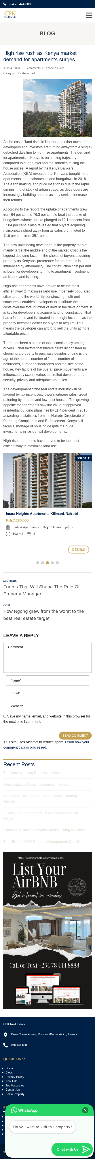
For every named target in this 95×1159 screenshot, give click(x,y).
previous (41, 587)
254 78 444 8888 (20, 4)
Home (9, 1068)
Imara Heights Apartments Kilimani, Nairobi (42, 514)
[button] (85, 1110)
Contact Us (13, 1089)
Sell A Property (15, 1094)
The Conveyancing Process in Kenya (32, 773)
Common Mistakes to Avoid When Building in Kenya (44, 830)
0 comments (33, 68)
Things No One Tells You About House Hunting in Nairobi (42, 798)
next (43, 612)
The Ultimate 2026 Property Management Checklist (43, 842)
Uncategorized (26, 73)
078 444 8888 (19, 1045)
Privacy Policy (15, 1077)
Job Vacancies (15, 1085)
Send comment (75, 735)
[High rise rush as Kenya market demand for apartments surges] (47, 108)
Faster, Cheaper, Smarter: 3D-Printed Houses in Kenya (40, 815)
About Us (11, 1081)
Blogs (9, 1072)
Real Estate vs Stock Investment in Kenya (35, 784)
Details (78, 549)
